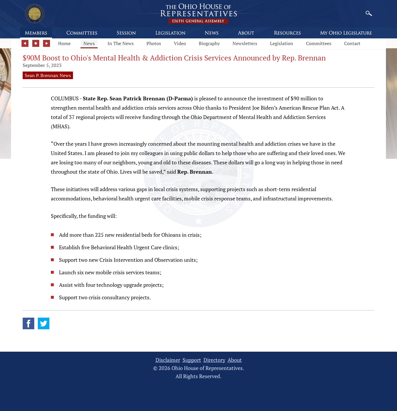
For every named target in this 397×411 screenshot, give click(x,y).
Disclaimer (167, 360)
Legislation (281, 43)
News (89, 43)
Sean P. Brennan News (48, 75)
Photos (153, 43)
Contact (352, 43)
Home (64, 43)
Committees (318, 43)
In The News (121, 43)
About (235, 360)
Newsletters (245, 43)
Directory (214, 360)
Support (192, 360)
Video (180, 43)
